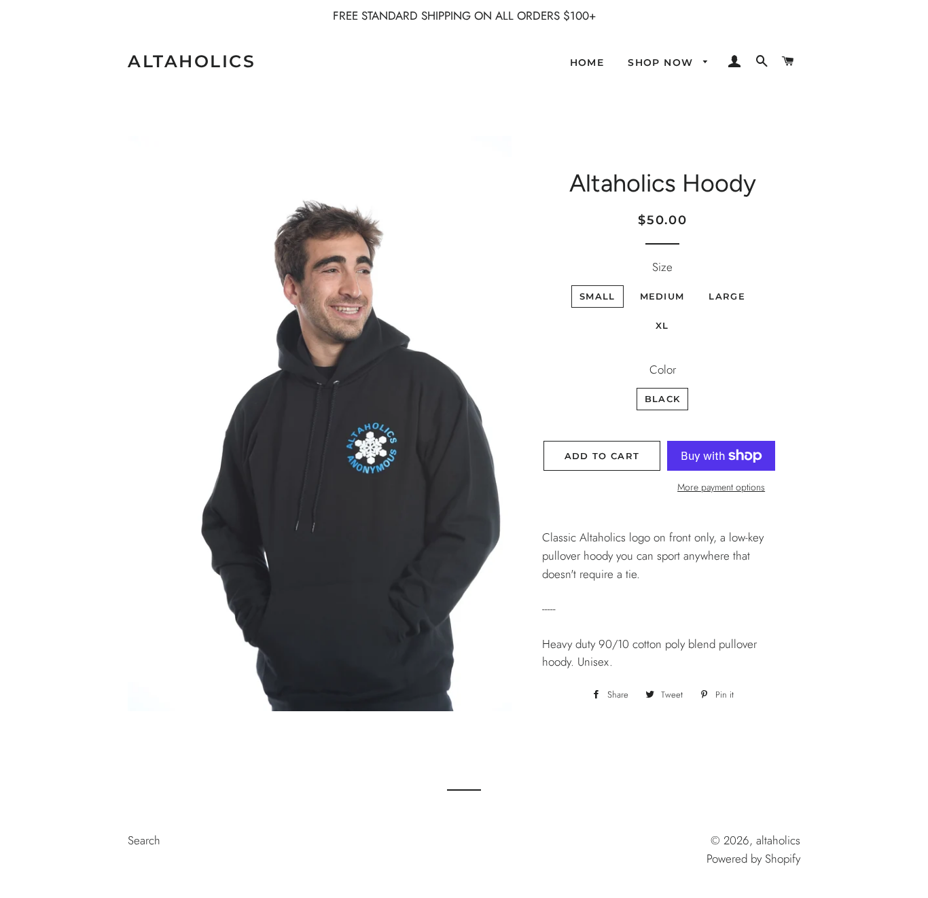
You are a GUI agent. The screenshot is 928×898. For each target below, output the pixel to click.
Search (144, 840)
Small (597, 296)
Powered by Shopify (753, 858)
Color (662, 369)
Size (662, 267)
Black (663, 398)
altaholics (191, 61)
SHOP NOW (662, 62)
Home (587, 62)
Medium (662, 296)
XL (662, 325)
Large (727, 296)
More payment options (721, 487)
